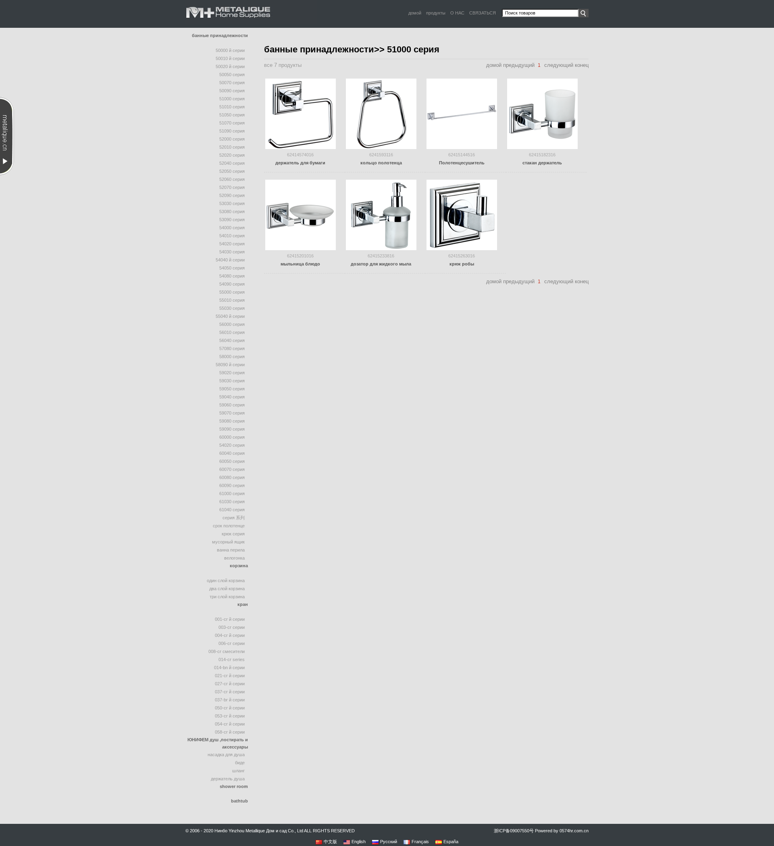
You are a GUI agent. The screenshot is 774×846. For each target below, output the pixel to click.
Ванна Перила (231, 549)
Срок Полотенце (229, 525)
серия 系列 (234, 517)
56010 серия (232, 332)
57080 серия (232, 348)
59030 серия (232, 380)
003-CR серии (231, 627)
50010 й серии (230, 58)
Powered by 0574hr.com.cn (562, 830)
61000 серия (232, 493)
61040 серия (232, 509)
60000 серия (232, 437)
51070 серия (232, 122)
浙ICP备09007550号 (514, 830)
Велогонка (234, 558)
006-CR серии (231, 643)
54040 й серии (230, 259)
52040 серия (232, 163)
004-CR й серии (230, 635)
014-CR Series (231, 659)
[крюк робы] (462, 214)
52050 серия (232, 171)
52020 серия (232, 155)
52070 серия (232, 187)
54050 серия (232, 267)
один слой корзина (226, 580)
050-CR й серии (230, 707)
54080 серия (232, 276)
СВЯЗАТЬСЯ (482, 12)
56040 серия (232, 340)
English (359, 841)
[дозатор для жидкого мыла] (381, 214)
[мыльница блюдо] (300, 214)
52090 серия (232, 195)
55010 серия (232, 300)
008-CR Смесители (226, 651)
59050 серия (232, 388)
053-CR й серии (230, 715)
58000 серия (232, 356)
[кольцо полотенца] (381, 113)
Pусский (388, 841)
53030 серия (232, 203)
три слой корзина (227, 596)
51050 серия (232, 114)
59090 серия (232, 429)
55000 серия (232, 292)
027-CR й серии (230, 683)
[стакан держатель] (542, 113)
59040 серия (232, 396)
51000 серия (232, 98)
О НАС (457, 12)
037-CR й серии (230, 691)
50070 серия (232, 82)
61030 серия (232, 501)
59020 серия (232, 372)
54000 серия (232, 227)
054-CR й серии (230, 724)
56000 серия (232, 324)
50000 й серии (230, 50)
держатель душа (228, 778)
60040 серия (232, 453)
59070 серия (232, 413)
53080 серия (232, 211)
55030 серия (232, 308)
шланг (238, 770)
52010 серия (232, 147)
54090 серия (232, 284)
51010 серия (232, 106)
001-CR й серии (230, 619)
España (450, 841)
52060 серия (232, 179)
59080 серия (232, 421)
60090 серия (232, 485)
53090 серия (232, 219)
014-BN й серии (229, 667)
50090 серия (232, 90)
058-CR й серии (230, 732)
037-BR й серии (230, 699)
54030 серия (232, 251)
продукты (435, 12)
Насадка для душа (226, 754)
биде (240, 762)
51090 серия (232, 131)
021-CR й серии (230, 675)
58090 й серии (230, 364)
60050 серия (232, 461)
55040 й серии (230, 316)
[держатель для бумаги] (300, 113)
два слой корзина (227, 588)
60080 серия (232, 477)
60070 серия (232, 469)
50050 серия (232, 74)
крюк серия (233, 533)
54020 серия (232, 243)
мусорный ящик (228, 541)
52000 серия (232, 139)
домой (414, 12)
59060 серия (232, 404)
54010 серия (232, 235)
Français (420, 841)
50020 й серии (230, 66)
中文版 (330, 841)
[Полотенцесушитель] (462, 113)
